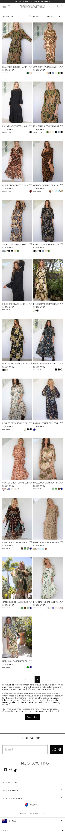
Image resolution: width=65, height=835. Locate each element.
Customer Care (12, 799)
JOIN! (56, 749)
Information (10, 790)
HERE (47, 1)
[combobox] (32, 821)
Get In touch (11, 782)
